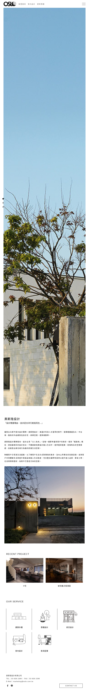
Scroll (44, 685)
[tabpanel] (44, 346)
